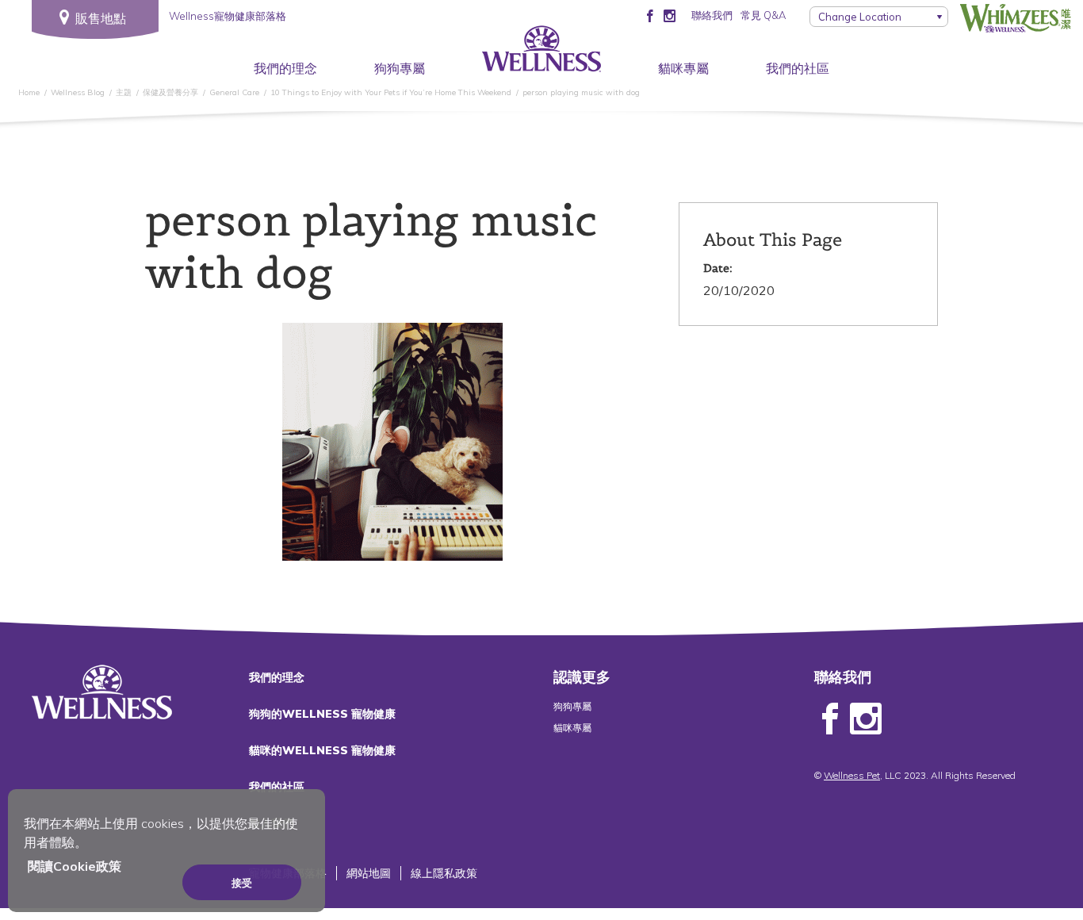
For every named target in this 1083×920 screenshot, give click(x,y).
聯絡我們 (712, 15)
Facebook (830, 719)
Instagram (866, 719)
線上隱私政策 (444, 873)
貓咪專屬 (683, 68)
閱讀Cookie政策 (74, 866)
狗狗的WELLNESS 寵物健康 (322, 714)
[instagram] (669, 15)
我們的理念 (285, 68)
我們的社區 (797, 68)
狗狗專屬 (399, 68)
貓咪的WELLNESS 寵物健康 (322, 750)
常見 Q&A (763, 15)
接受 (242, 882)
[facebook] (650, 15)
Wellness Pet (852, 775)
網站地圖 (368, 873)
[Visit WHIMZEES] (1015, 18)
